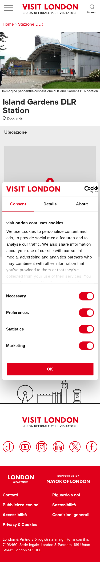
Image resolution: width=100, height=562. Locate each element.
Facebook (91, 446)
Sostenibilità (64, 505)
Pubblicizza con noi (21, 505)
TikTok (8, 446)
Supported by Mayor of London (68, 479)
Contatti (10, 495)
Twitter (75, 446)
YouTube (25, 446)
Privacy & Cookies (20, 524)
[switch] (86, 312)
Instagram (41, 446)
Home (8, 24)
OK (50, 369)
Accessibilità (15, 514)
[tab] (15, 132)
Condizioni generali (70, 514)
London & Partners (21, 479)
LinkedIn (58, 446)
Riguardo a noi (66, 495)
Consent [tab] (18, 204)
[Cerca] (92, 8)
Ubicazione (15, 132)
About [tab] (82, 204)
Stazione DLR (30, 24)
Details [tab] (50, 204)
